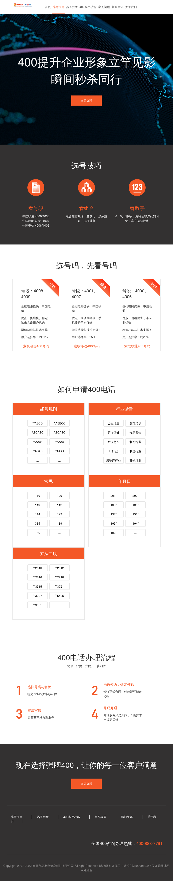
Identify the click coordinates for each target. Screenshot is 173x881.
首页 (48, 7)
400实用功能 (88, 7)
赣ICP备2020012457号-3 (140, 866)
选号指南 (58, 7)
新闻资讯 (117, 7)
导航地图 (164, 866)
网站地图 (86, 870)
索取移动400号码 (87, 346)
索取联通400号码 (137, 346)
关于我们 (131, 7)
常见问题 (104, 7)
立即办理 (86, 100)
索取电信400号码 (36, 346)
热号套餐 (72, 7)
